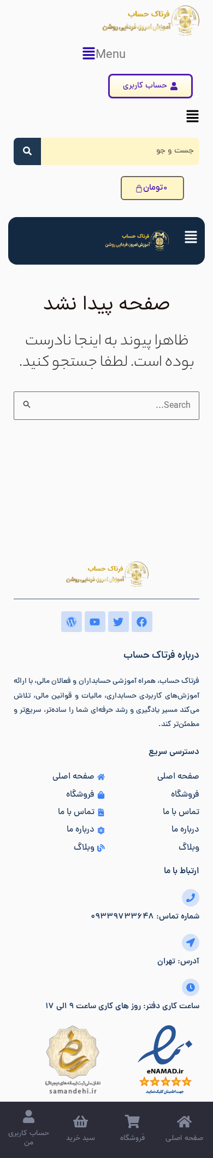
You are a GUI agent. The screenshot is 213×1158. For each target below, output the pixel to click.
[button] (106, 54)
